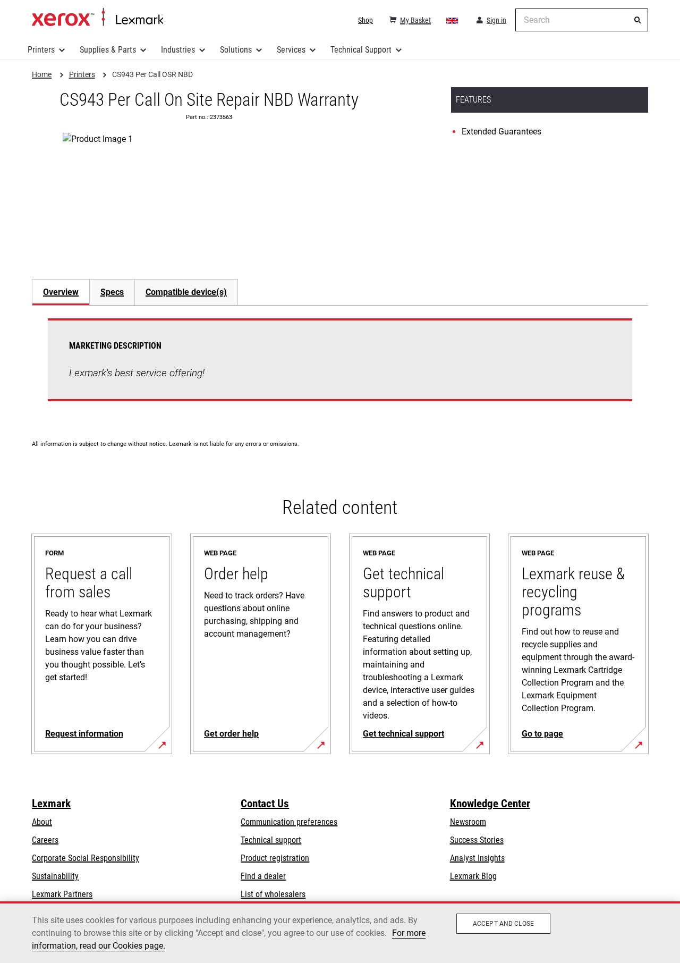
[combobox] (581, 20)
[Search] (637, 20)
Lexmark (51, 803)
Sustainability (55, 876)
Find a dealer (263, 876)
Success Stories (477, 840)
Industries (178, 50)
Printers (41, 50)
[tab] (60, 292)
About (42, 822)
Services (291, 50)
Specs (112, 292)
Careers (45, 840)
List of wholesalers (273, 894)
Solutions (236, 50)
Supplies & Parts (108, 50)
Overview (61, 292)
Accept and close (503, 923)
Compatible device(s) (186, 292)
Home (97, 18)
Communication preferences (289, 822)
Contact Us (265, 803)
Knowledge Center (490, 803)
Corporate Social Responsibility (85, 858)
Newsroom (468, 822)
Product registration (275, 858)
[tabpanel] (340, 366)
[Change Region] (452, 20)
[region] (340, 932)
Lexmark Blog (473, 876)
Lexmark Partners (62, 894)
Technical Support (361, 50)
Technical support (271, 840)
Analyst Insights (477, 858)
